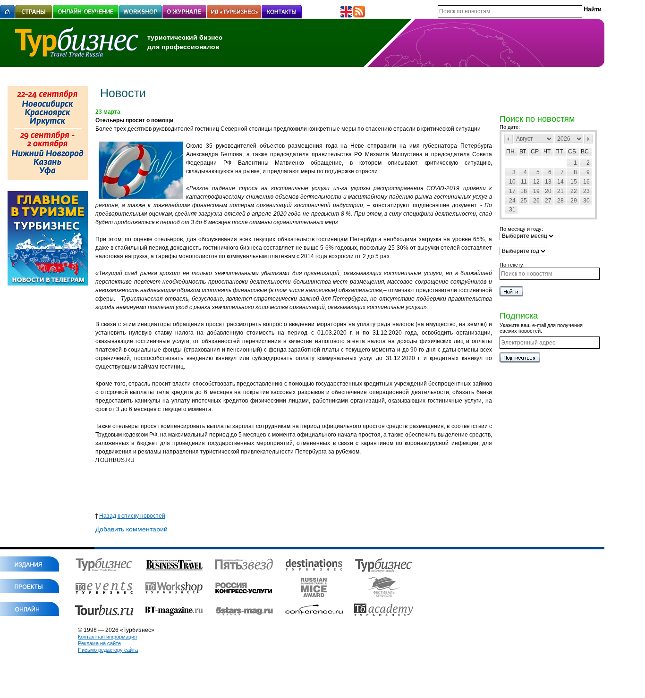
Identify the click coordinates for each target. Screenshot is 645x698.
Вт (522, 151)
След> (588, 139)
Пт (559, 151)
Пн (510, 151)
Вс (585, 151)
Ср (535, 151)
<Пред (508, 139)
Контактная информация (107, 636)
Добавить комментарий (131, 529)
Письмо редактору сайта (108, 650)
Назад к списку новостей (132, 516)
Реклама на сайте (99, 643)
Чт (547, 151)
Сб (572, 151)
